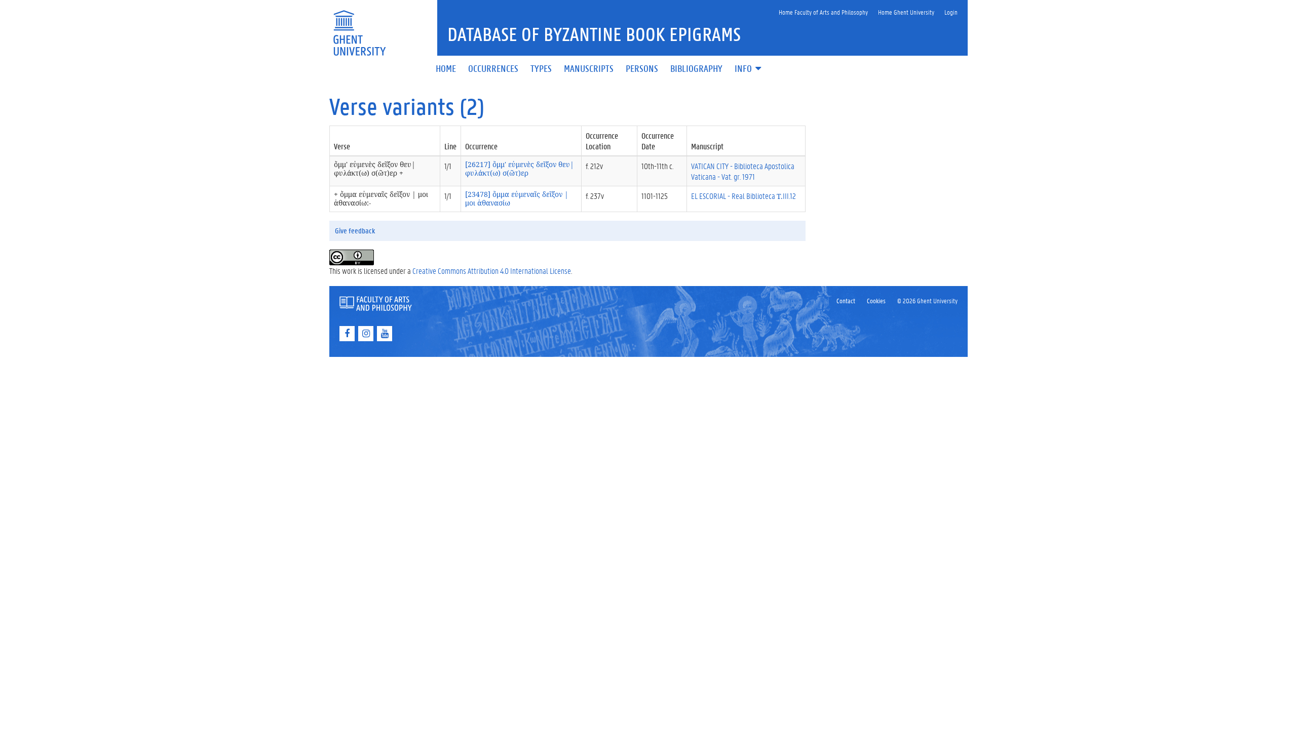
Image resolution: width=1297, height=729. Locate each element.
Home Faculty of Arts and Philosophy (823, 12)
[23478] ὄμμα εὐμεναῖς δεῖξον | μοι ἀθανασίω (516, 198)
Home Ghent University (906, 12)
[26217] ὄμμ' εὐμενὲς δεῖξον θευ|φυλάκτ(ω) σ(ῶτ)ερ (519, 168)
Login (951, 12)
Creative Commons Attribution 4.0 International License (491, 270)
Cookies (876, 300)
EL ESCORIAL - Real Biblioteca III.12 (743, 195)
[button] (749, 69)
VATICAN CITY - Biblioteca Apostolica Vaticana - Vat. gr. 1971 (742, 171)
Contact (845, 300)
